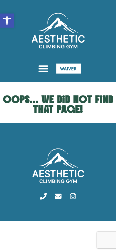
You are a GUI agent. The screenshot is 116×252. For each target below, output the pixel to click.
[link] (7, 21)
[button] (43, 69)
